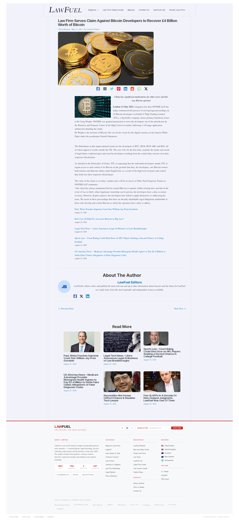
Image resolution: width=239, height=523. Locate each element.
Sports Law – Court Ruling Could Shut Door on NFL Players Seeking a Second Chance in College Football (162, 352)
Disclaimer (51, 517)
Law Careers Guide (140, 468)
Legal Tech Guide (139, 465)
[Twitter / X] (146, 88)
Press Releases (64, 29)
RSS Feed (165, 479)
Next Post (180, 308)
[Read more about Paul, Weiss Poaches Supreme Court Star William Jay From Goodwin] (82, 341)
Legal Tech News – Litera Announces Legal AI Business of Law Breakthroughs (111, 228)
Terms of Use (26, 517)
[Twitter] (112, 88)
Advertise (75, 474)
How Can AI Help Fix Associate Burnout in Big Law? (99, 218)
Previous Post (65, 308)
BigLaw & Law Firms (113, 446)
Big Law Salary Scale (141, 450)
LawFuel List (138, 461)
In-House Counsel (112, 457)
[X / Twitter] (122, 428)
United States (167, 446)
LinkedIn (164, 475)
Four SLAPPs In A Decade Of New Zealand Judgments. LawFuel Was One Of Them (160, 398)
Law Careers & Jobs (113, 453)
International (167, 460)
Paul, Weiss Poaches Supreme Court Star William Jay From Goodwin (106, 209)
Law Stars (137, 457)
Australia (166, 453)
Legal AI (108, 450)
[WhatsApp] (139, 88)
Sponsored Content (88, 474)
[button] (97, 10)
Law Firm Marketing (113, 468)
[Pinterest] (118, 88)
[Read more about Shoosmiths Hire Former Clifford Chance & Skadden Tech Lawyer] (122, 381)
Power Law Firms (139, 453)
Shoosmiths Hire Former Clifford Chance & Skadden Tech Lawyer (119, 398)
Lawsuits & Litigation (113, 465)
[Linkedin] (125, 88)
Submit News (138, 472)
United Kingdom (168, 449)
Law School (110, 461)
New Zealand (167, 457)
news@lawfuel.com (63, 474)
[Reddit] (132, 88)
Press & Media (138, 487)
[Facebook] (98, 88)
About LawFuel (138, 483)
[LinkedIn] (127, 428)
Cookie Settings (39, 517)
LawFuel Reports (139, 446)
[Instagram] (105, 88)
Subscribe (177, 428)
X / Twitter (165, 471)
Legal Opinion (110, 472)
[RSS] (132, 428)
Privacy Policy (14, 517)
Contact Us (137, 491)
